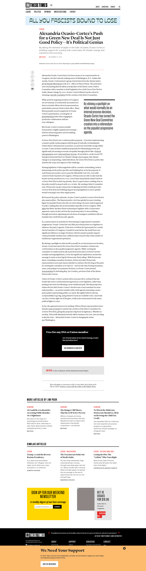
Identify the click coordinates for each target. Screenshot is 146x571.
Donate (113, 7)
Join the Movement (49, 564)
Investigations (60, 11)
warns (85, 157)
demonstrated (47, 271)
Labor (28, 11)
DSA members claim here (73, 348)
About (98, 7)
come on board (54, 309)
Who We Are (54, 545)
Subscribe (105, 7)
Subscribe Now (101, 514)
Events (72, 11)
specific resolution (58, 95)
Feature (41, 29)
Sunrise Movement (54, 84)
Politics (37, 11)
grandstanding (48, 116)
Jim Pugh (42, 57)
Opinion (47, 11)
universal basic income (68, 154)
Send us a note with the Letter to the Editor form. (78, 386)
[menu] (51, 5)
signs (44, 208)
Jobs (105, 545)
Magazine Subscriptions (93, 545)
